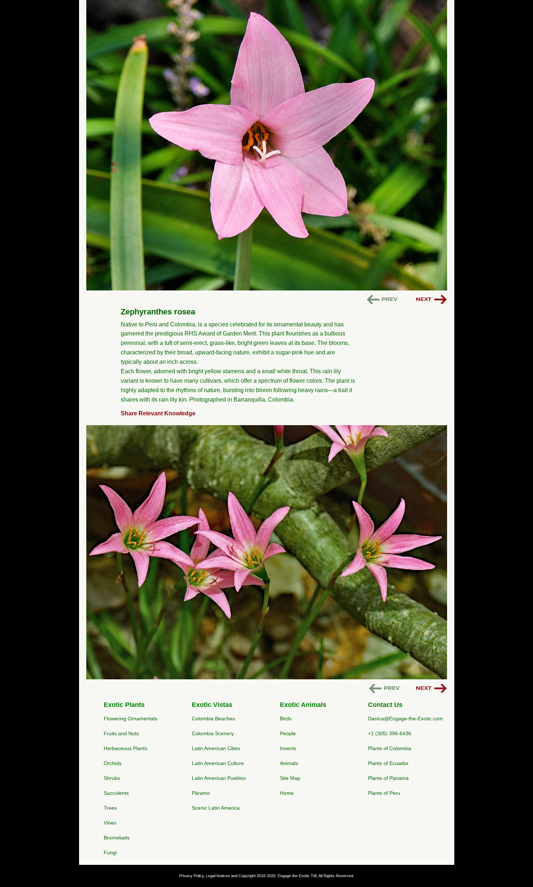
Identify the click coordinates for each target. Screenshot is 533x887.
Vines (110, 823)
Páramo (201, 793)
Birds (286, 718)
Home (287, 793)
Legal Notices (218, 876)
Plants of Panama (388, 778)
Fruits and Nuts (121, 733)
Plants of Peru (384, 793)
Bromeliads (116, 838)
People (288, 733)
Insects (288, 748)
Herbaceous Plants (125, 748)
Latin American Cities (216, 748)
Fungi (110, 852)
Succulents (116, 793)
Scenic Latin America (216, 808)
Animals (289, 763)
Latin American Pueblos (219, 778)
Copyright (247, 876)
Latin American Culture (218, 763)
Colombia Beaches (213, 718)
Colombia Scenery (213, 733)
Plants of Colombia (389, 748)
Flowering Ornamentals (130, 718)
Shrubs (112, 778)
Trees (110, 808)
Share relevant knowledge (158, 413)
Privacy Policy (191, 876)
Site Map (290, 778)
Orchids (112, 763)
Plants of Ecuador (388, 763)
